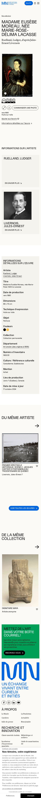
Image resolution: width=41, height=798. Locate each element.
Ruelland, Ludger (10, 273)
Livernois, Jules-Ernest (12, 276)
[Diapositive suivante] (37, 426)
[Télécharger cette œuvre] (9, 107)
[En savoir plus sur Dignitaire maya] (20, 580)
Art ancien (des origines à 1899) (16, 347)
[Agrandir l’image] (4, 107)
